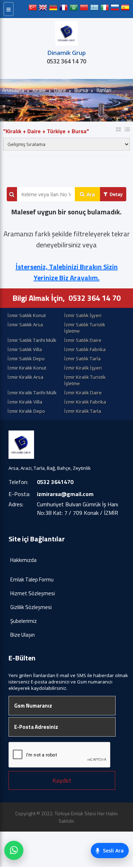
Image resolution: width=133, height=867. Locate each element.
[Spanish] (125, 9)
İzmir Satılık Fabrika (85, 349)
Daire (60, 90)
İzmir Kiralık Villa (24, 402)
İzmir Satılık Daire (82, 340)
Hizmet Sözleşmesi (32, 593)
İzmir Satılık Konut (26, 315)
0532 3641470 (55, 482)
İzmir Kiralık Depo (26, 411)
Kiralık (39, 90)
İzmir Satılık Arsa (25, 324)
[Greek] (94, 9)
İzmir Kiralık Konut (26, 368)
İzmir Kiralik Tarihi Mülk (32, 392)
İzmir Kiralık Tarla (82, 411)
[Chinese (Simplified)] (84, 9)
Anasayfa (13, 90)
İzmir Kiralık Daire (83, 392)
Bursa (81, 90)
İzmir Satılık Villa (24, 349)
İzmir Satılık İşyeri (82, 315)
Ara (91, 194)
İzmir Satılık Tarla (82, 358)
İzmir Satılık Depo (26, 358)
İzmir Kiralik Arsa (25, 377)
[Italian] (104, 9)
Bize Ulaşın (22, 635)
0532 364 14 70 (66, 61)
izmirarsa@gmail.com (65, 494)
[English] (43, 9)
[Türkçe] (32, 9)
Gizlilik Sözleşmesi (31, 607)
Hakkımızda (23, 560)
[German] (53, 9)
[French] (63, 9)
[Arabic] (74, 9)
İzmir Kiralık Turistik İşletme (85, 380)
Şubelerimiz (23, 621)
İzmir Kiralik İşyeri (83, 368)
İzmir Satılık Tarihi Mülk (31, 340)
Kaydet (61, 780)
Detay (116, 194)
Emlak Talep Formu (32, 579)
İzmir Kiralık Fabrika (85, 402)
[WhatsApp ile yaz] (13, 850)
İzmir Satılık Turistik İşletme (84, 327)
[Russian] (115, 9)
